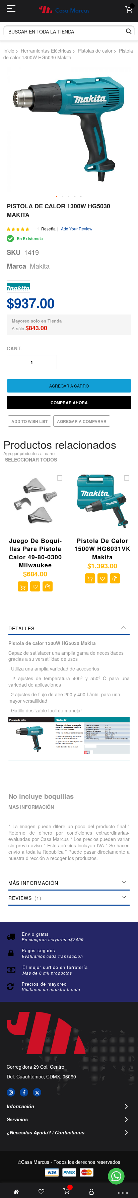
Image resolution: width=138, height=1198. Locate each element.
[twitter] (37, 1092)
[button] (57, 197)
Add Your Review (76, 228)
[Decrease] (13, 362)
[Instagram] (11, 1092)
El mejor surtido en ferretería (55, 967)
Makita (40, 266)
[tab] (69, 628)
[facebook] (24, 1092)
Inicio (8, 50)
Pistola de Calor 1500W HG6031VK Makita (102, 548)
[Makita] (18, 286)
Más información (33, 882)
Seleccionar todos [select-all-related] (31, 459)
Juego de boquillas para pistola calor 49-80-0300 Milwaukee (35, 552)
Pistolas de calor (95, 50)
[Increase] (50, 362)
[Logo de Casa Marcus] (64, 9)
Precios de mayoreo (44, 984)
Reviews (24, 898)
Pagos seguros (38, 950)
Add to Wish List (29, 421)
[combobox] (69, 31)
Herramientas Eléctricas (46, 50)
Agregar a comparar (82, 421)
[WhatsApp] (116, 1176)
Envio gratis (35, 934)
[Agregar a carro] (23, 586)
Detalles (21, 628)
